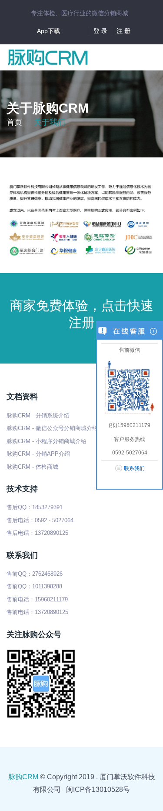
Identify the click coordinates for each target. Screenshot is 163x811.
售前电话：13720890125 (37, 612)
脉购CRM (23, 777)
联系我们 (134, 468)
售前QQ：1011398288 (34, 586)
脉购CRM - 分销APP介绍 (38, 454)
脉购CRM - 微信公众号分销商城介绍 (52, 428)
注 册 (123, 30)
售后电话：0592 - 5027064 (40, 520)
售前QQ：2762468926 (35, 574)
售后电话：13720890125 (37, 533)
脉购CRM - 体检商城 (32, 467)
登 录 (100, 30)
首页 (14, 122)
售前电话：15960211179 (37, 599)
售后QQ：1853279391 (35, 507)
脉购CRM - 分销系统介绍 (38, 415)
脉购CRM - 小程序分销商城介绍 (46, 441)
